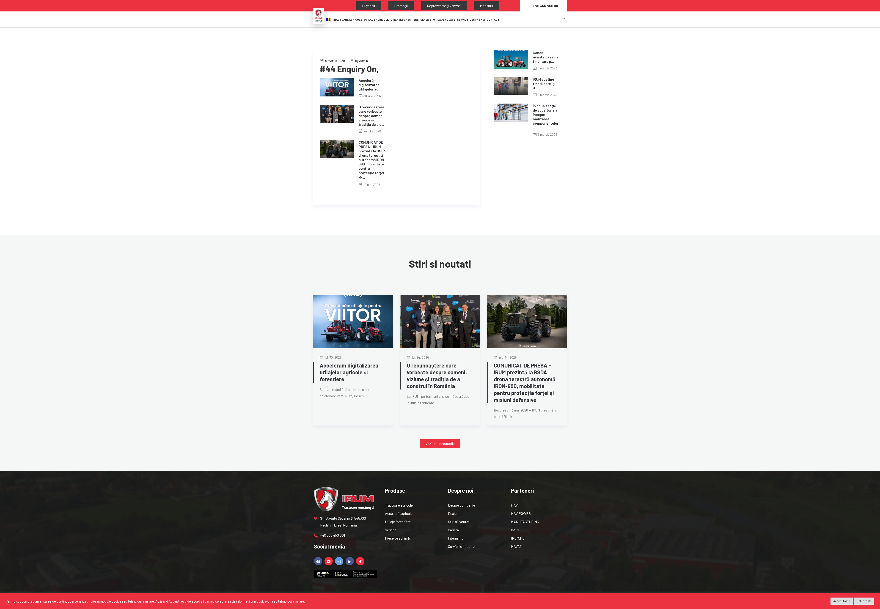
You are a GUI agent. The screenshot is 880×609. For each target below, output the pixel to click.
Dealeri (453, 513)
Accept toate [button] (841, 601)
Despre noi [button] (477, 19)
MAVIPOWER (521, 513)
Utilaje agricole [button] (376, 19)
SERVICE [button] (425, 19)
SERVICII (462, 19)
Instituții (454, 5)
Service (390, 530)
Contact (493, 19)
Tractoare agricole (347, 19)
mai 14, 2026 (507, 357)
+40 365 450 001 (546, 5)
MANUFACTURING (525, 521)
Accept (174, 601)
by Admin (361, 61)
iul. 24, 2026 (420, 357)
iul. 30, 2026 (333, 357)
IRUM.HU (518, 538)
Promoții (387, 5)
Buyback (364, 5)
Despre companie (461, 505)
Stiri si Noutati (459, 521)
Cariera (453, 530)
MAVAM (516, 546)
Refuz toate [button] (864, 601)
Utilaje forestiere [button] (404, 19)
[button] (440, 443)
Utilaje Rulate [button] (444, 19)
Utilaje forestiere (398, 521)
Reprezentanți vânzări (421, 5)
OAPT (515, 530)
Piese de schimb (397, 538)
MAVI (515, 505)
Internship (456, 538)
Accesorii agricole (398, 513)
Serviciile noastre (461, 546)
